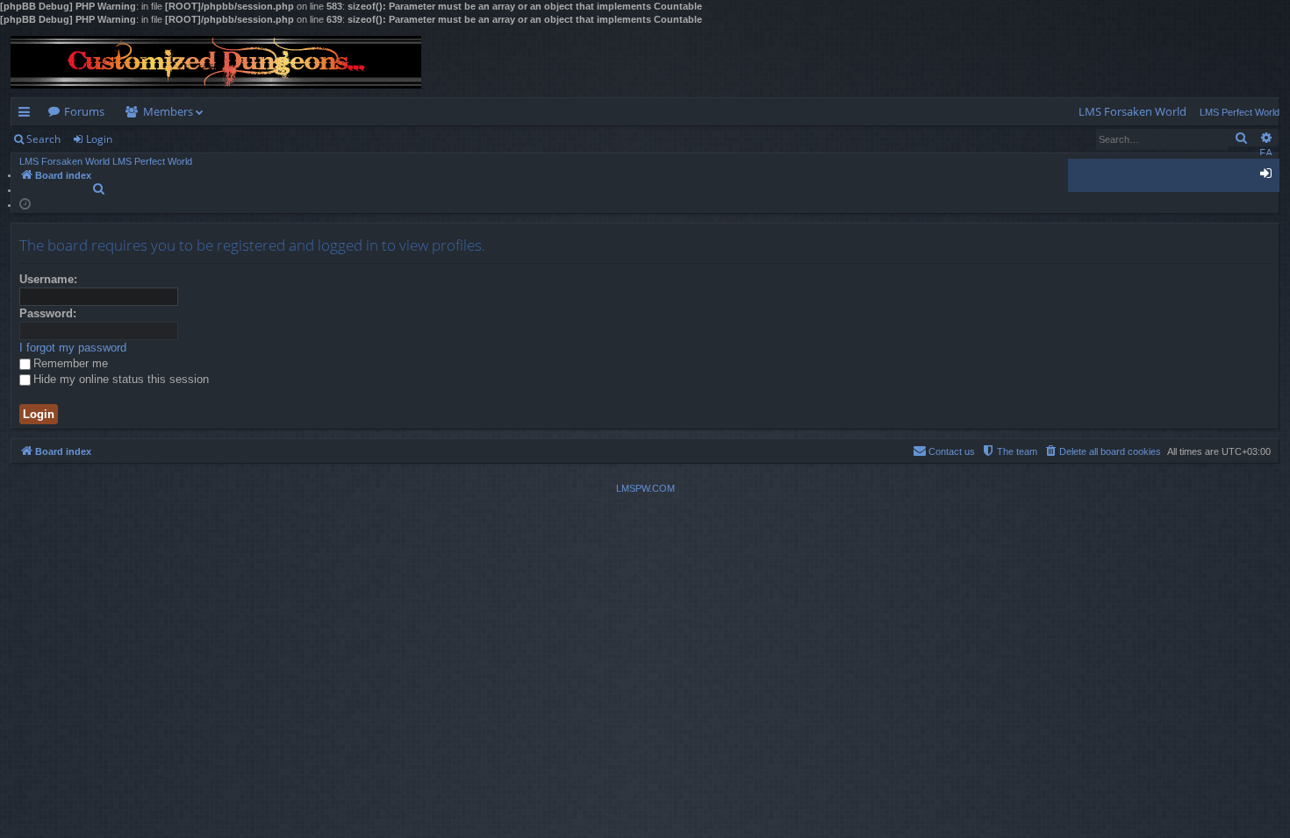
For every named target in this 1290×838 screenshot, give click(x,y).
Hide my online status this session (121, 379)
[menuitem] (1132, 111)
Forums (84, 111)
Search (43, 138)
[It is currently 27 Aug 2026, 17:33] (25, 203)
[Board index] (216, 62)
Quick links (28, 114)
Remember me (70, 363)
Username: (48, 279)
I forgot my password (72, 347)
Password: (47, 313)
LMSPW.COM (645, 488)
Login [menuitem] (1269, 176)
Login (99, 138)
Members (168, 111)
